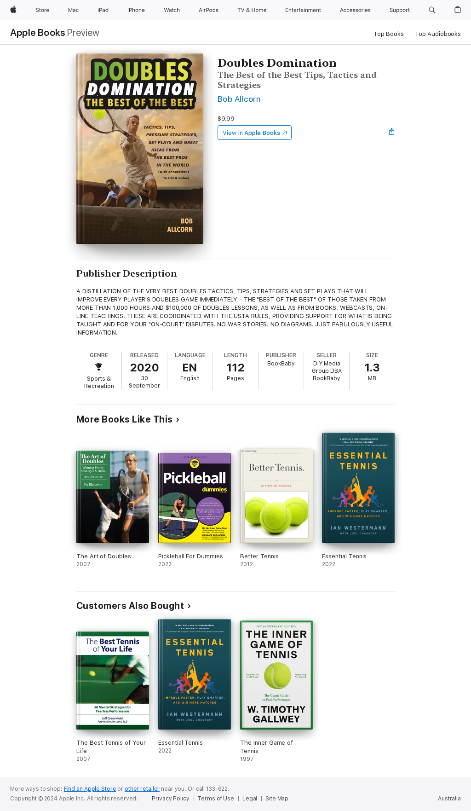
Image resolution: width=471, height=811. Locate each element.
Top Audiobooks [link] (438, 33)
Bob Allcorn (239, 99)
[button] (432, 10)
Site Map (276, 798)
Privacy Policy (170, 798)
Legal (249, 798)
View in (251, 132)
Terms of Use (215, 798)
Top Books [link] (388, 33)
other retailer (142, 789)
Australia (449, 798)
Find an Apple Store (90, 789)
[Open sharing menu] (391, 132)
